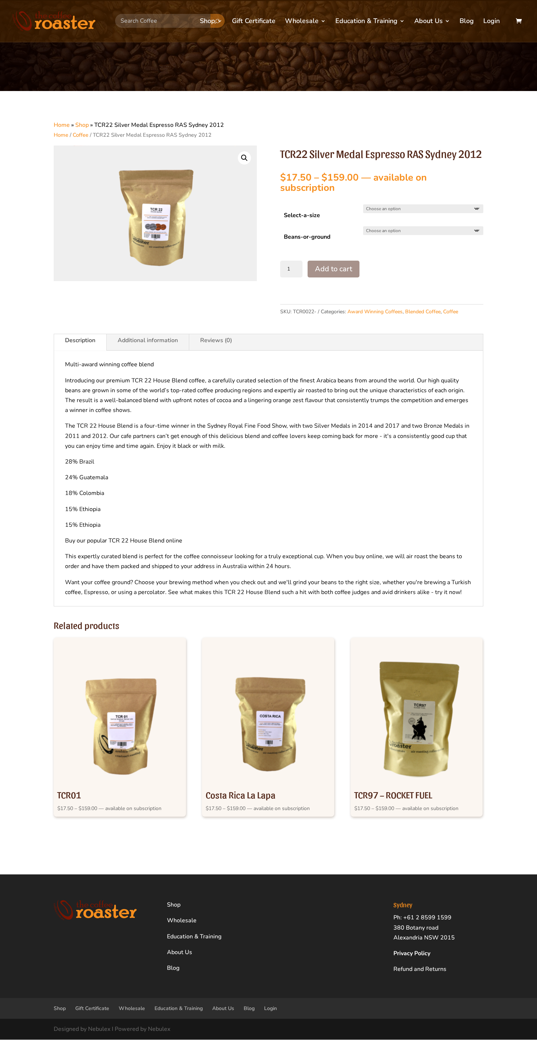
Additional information (148, 340)
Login (491, 21)
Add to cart (333, 269)
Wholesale (302, 21)
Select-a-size (302, 215)
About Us (428, 21)
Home (62, 125)
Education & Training (366, 21)
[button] (244, 157)
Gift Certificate (253, 21)
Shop (207, 21)
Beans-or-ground (307, 237)
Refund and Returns (419, 969)
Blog (467, 21)
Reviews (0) (216, 340)
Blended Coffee (423, 311)
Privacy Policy (411, 953)
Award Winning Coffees (375, 311)
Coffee (80, 135)
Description (80, 340)
